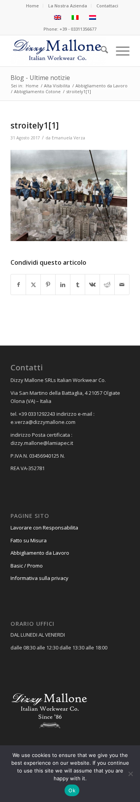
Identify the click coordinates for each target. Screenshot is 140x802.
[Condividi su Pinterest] (48, 284)
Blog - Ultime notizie (40, 77)
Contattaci (107, 6)
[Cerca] (100, 50)
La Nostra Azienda (67, 6)
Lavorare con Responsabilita (44, 527)
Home (32, 6)
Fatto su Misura (28, 540)
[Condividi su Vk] (92, 284)
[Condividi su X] (33, 284)
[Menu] (119, 50)
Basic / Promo (26, 565)
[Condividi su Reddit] (107, 284)
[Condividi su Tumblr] (77, 284)
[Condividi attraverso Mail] (122, 284)
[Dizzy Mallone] (58, 50)
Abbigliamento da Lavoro (39, 552)
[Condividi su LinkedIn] (63, 284)
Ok (71, 790)
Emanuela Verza (68, 138)
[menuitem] (32, 6)
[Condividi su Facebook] (18, 284)
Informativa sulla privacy (39, 578)
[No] (130, 774)
